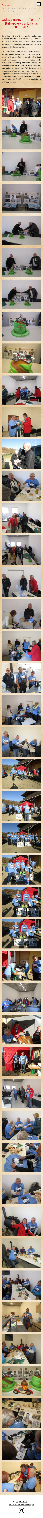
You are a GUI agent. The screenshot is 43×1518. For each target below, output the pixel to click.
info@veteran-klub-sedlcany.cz (21, 1504)
